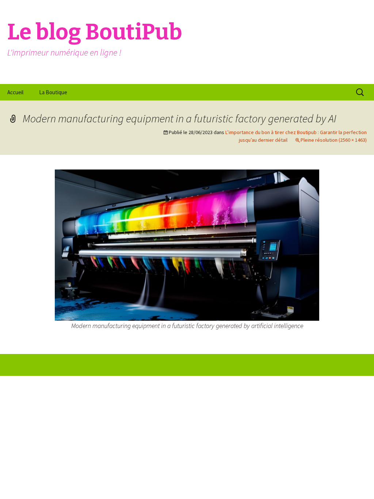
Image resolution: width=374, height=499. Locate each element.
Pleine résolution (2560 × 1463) (334, 140)
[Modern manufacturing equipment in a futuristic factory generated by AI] (187, 244)
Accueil (15, 92)
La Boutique (53, 92)
